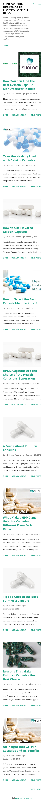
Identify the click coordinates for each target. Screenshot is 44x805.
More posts (35, 789)
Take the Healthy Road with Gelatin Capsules (19, 158)
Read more (36, 115)
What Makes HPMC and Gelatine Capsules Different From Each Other (20, 523)
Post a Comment (18, 115)
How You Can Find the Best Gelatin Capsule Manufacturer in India (19, 85)
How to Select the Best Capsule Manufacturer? (20, 301)
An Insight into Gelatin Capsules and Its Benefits (21, 749)
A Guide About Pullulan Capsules (20, 448)
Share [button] (5, 115)
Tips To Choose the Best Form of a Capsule (20, 598)
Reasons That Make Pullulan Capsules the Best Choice (19, 675)
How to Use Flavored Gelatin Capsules (18, 230)
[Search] (33, 4)
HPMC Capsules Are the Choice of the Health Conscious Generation (20, 374)
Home (6, 45)
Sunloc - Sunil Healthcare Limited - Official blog (16, 8)
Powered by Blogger (23, 798)
